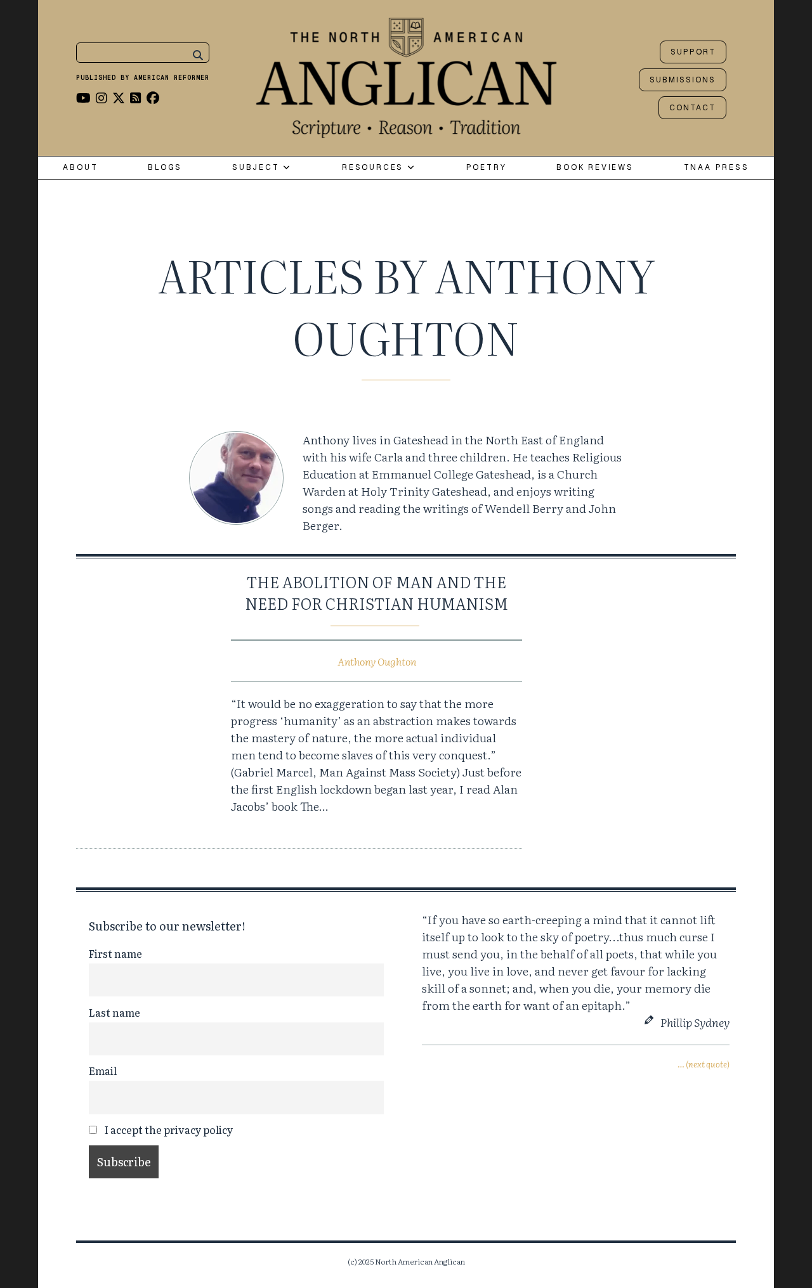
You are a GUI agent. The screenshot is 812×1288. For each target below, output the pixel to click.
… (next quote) (704, 1064)
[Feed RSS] (135, 96)
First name (115, 953)
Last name (114, 1012)
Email (103, 1070)
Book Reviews (595, 167)
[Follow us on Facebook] (153, 96)
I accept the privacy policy (167, 1129)
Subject (257, 167)
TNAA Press (716, 167)
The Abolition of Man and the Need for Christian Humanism (376, 592)
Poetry (486, 167)
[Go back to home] (406, 74)
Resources (374, 167)
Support (693, 52)
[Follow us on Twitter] (118, 96)
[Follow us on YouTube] (83, 96)
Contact (692, 108)
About (80, 167)
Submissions (683, 80)
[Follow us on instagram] (101, 96)
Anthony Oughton (376, 661)
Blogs (165, 167)
